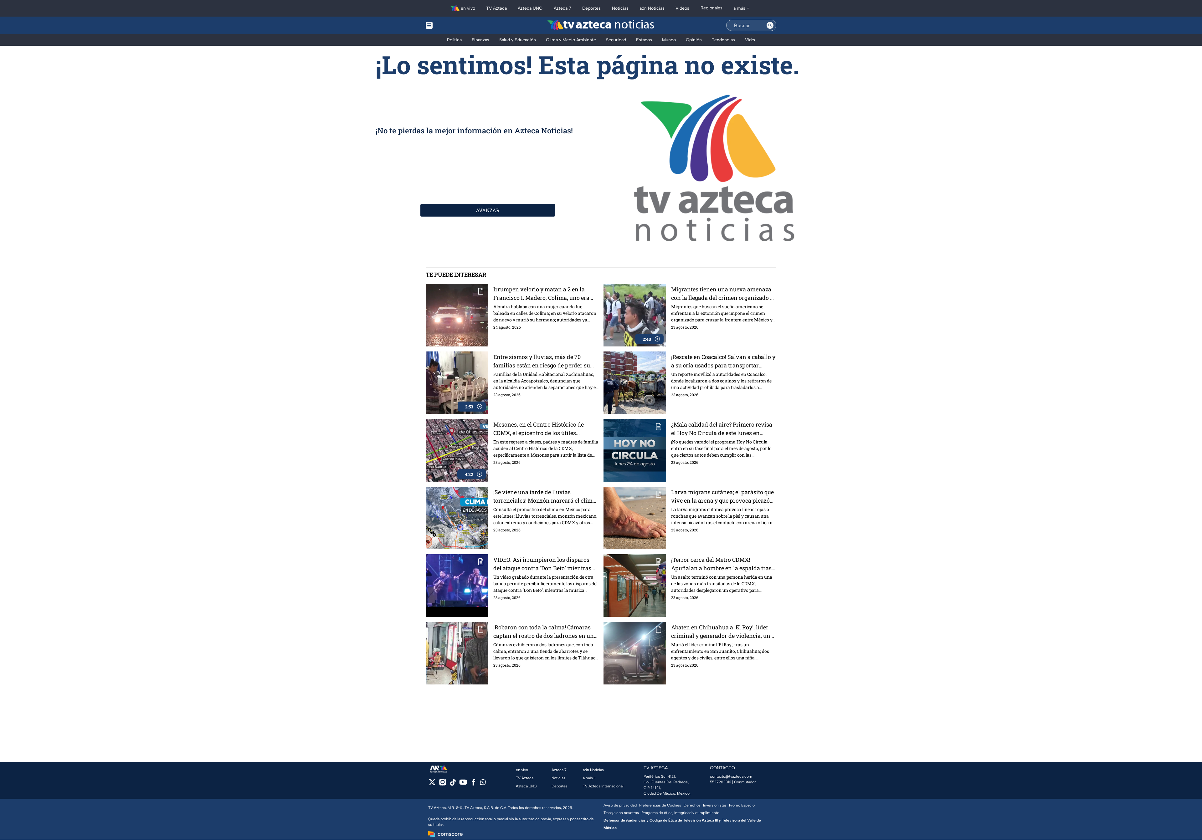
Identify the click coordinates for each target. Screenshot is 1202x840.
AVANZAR (488, 210)
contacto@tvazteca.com (731, 776)
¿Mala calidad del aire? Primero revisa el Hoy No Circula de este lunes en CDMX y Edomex (721, 429)
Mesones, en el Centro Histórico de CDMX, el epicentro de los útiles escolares (538, 429)
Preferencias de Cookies (660, 805)
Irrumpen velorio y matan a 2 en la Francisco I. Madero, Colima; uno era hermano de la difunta (541, 293)
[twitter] (432, 784)
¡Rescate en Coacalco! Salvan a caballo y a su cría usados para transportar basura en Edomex (723, 361)
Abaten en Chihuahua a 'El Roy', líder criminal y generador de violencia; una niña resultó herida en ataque (722, 631)
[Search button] (770, 25)
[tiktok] (453, 784)
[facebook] (473, 784)
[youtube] (463, 784)
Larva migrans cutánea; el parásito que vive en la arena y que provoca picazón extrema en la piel (722, 496)
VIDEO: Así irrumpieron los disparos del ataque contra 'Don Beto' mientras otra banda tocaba (542, 564)
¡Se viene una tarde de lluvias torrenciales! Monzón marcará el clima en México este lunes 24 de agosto (544, 496)
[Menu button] (451, 25)
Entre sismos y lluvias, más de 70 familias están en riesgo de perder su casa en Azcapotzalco (541, 361)
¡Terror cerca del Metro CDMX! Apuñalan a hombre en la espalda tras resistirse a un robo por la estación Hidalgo (721, 564)
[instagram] (442, 784)
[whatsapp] (483, 783)
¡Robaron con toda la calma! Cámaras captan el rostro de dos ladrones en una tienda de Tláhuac (545, 631)
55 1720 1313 (720, 782)
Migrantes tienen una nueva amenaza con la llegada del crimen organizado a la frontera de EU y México (722, 293)
